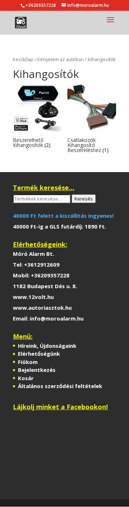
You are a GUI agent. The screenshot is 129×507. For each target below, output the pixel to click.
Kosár (26, 378)
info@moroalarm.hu (56, 318)
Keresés (84, 198)
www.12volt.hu (33, 296)
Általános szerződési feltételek (60, 386)
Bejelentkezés (37, 369)
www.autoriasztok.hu (42, 307)
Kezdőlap (23, 59)
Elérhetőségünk (39, 353)
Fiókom (28, 361)
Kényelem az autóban (60, 59)
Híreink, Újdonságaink (47, 345)
